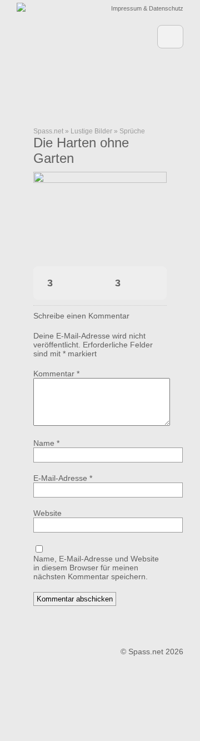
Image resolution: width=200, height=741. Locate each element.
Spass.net (48, 131)
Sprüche (132, 131)
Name (46, 443)
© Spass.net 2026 (152, 651)
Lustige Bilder (91, 131)
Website (47, 513)
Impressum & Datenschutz (147, 8)
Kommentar (56, 373)
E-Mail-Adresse (62, 478)
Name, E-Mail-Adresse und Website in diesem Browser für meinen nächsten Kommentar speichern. (96, 567)
